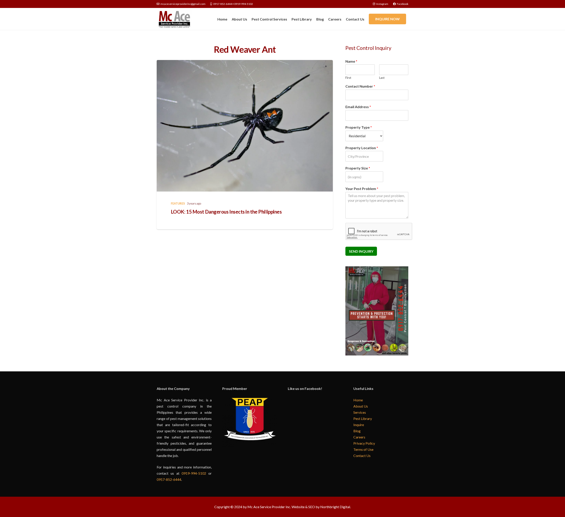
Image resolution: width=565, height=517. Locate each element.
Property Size (357, 168)
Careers (359, 437)
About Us (360, 406)
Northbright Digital (335, 507)
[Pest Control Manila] (174, 19)
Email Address (358, 107)
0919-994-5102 (194, 473)
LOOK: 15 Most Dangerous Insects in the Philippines (226, 212)
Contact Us (362, 455)
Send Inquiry (361, 251)
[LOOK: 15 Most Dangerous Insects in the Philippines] (245, 126)
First (348, 77)
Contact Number (360, 86)
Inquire (358, 425)
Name (351, 61)
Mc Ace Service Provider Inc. (269, 507)
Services (359, 412)
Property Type (358, 127)
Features (178, 203)
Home (358, 400)
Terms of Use (363, 449)
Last (381, 77)
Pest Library (362, 418)
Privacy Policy (364, 443)
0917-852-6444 (169, 479)
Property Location (361, 148)
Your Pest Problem (361, 188)
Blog (357, 431)
